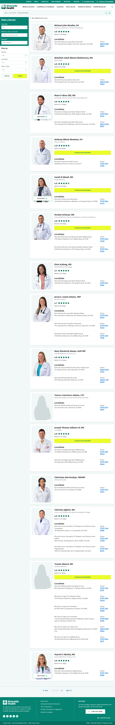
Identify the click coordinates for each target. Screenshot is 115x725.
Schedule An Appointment (83, 71)
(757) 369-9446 (104, 599)
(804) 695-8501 (104, 45)
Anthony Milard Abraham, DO (68, 139)
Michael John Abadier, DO (66, 25)
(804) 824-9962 (104, 630)
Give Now (76, 1)
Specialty (4, 24)
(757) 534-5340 (104, 316)
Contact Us (44, 1)
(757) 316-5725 (104, 589)
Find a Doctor (70, 7)
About (36, 1)
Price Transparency (46, 707)
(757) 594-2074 (104, 115)
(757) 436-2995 (104, 529)
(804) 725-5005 (104, 381)
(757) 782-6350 (104, 674)
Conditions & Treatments (45, 7)
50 (62, 690)
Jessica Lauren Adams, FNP (67, 297)
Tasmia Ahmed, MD (63, 564)
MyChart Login (89, 2)
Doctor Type (5, 66)
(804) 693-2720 (104, 371)
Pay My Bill (67, 1)
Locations (60, 7)
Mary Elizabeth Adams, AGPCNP (70, 351)
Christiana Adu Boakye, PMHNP (69, 477)
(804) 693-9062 (104, 83)
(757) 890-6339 (104, 620)
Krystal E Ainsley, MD (64, 654)
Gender (3, 52)
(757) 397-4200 (104, 540)
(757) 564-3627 (104, 640)
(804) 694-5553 (105, 125)
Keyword (4, 39)
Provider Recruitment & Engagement (51, 709)
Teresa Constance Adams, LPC (69, 395)
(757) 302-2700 (104, 165)
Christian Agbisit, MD (64, 510)
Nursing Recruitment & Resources (50, 704)
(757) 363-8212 (104, 550)
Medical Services (28, 7)
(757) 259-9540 (104, 453)
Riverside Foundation (47, 712)
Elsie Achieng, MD (63, 264)
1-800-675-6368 (96, 711)
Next (67, 690)
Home (6, 13)
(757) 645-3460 (104, 240)
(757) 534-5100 (104, 284)
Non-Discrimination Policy (19, 723)
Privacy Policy (7, 723)
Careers (28, 1)
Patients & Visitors (84, 7)
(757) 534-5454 (104, 250)
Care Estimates (56, 1)
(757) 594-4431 (104, 202)
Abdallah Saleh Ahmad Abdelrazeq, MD (73, 58)
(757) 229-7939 (104, 337)
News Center (44, 701)
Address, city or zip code (9, 32)
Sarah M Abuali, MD (63, 177)
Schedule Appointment (106, 2)
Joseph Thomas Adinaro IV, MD (69, 427)
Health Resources (99, 7)
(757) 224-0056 (104, 610)
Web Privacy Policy (33, 723)
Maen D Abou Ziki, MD (64, 95)
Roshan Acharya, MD (64, 214)
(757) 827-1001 (104, 409)
